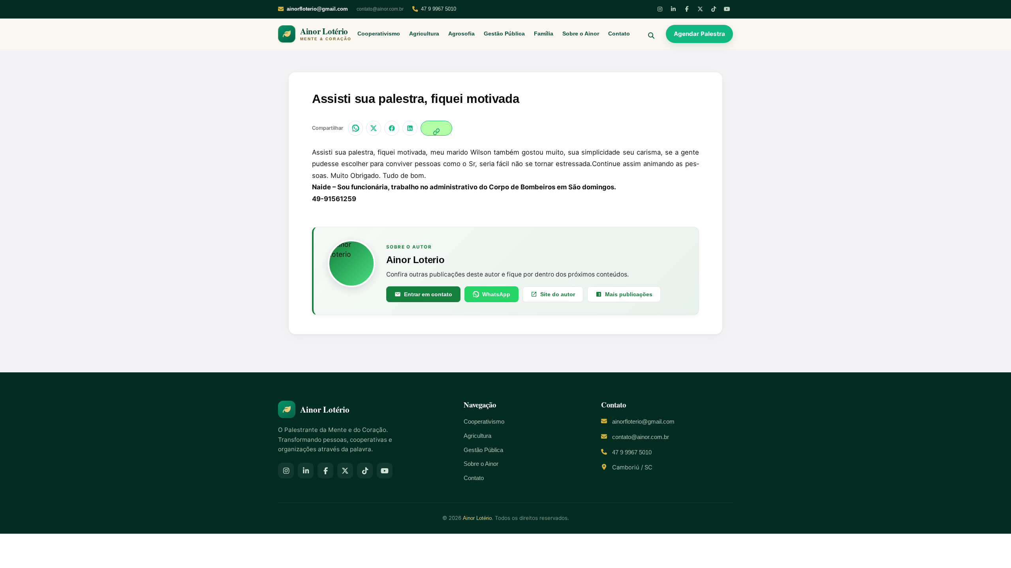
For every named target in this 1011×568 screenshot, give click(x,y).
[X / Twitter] (373, 128)
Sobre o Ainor (580, 34)
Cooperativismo (378, 34)
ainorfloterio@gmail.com (643, 422)
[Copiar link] (436, 128)
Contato (619, 34)
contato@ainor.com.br (380, 9)
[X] (700, 9)
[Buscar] (648, 34)
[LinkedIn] (673, 9)
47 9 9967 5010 (438, 9)
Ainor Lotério (477, 518)
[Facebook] (687, 9)
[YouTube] (727, 9)
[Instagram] (660, 9)
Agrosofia (461, 34)
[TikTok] (714, 9)
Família (543, 34)
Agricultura (424, 34)
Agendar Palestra (699, 33)
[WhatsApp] (355, 128)
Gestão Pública (504, 34)
